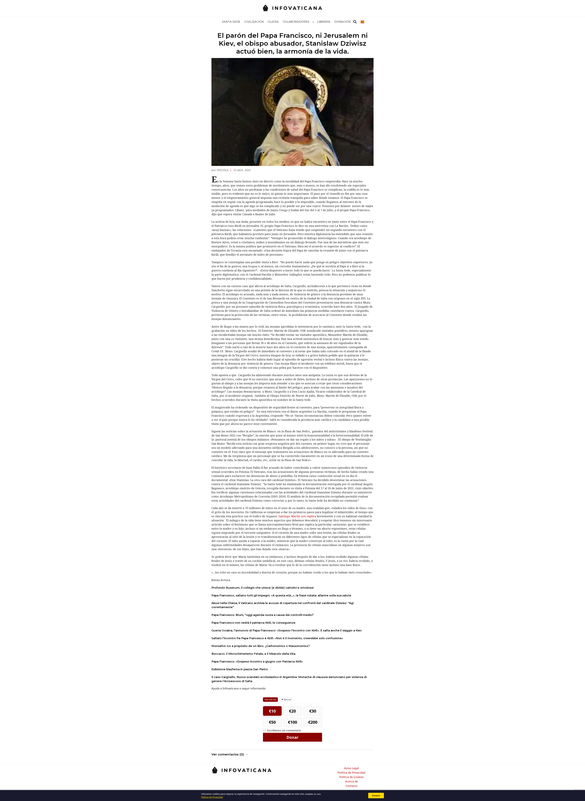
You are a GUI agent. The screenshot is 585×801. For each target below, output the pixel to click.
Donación (342, 21)
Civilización (254, 21)
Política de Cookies (351, 777)
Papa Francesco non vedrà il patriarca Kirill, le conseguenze (253, 622)
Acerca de (351, 781)
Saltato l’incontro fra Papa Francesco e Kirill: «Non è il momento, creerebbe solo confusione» (277, 638)
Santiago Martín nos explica (297, 516)
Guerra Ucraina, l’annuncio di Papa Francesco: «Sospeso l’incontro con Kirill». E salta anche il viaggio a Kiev (286, 630)
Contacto (351, 785)
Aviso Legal (351, 768)
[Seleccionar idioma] (363, 22)
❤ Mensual (286, 699)
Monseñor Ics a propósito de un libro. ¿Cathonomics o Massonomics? (260, 646)
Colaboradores (296, 21)
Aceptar (376, 795)
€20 (292, 711)
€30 (312, 711)
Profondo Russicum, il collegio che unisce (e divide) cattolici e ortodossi (262, 587)
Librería (323, 21)
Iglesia (273, 21)
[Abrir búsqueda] (355, 22)
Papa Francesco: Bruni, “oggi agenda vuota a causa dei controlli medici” (262, 615)
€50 (272, 722)
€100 (292, 722)
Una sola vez (270, 699)
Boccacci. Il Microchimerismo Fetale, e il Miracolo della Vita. (253, 653)
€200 (312, 722)
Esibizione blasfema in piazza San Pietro (239, 669)
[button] (229, 754)
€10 (272, 711)
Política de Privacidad (351, 772)
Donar (292, 737)
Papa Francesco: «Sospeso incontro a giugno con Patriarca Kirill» (257, 661)
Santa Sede (231, 21)
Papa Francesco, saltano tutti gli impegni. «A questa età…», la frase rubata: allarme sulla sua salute (281, 595)
